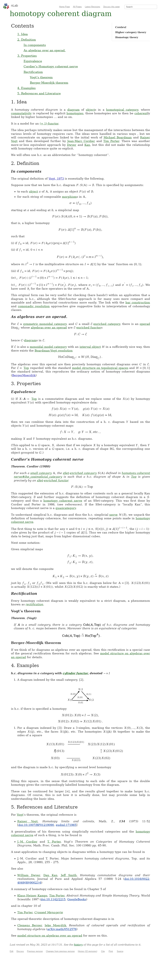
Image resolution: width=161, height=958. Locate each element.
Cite (103, 951)
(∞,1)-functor (49, 123)
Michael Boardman (118, 137)
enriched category (106, 324)
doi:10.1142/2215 (53, 899)
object (90, 109)
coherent (140, 113)
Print (111, 951)
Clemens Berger (29, 925)
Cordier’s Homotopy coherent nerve (51, 66)
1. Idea (22, 34)
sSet (66, 473)
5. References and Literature (39, 93)
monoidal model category (48, 346)
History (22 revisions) (87, 951)
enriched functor (88, 327)
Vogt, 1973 (56, 178)
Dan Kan (50, 875)
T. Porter (54, 841)
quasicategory (66, 508)
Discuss (20, 951)
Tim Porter (111, 141)
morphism (69, 196)
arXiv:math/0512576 (61, 929)
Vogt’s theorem (41, 77)
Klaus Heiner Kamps (32, 895)
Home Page (64, 7)
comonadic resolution (34, 306)
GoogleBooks (76, 899)
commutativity (21, 113)
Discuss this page (111, 7)
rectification (34, 604)
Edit (11, 951)
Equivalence (33, 61)
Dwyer (71, 144)
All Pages (77, 7)
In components (35, 45)
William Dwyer (28, 875)
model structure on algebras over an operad (49, 935)
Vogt (20, 814)
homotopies (75, 113)
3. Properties (27, 55)
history (78, 944)
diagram (73, 109)
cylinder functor (75, 673)
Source (120, 951)
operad (145, 324)
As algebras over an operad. (45, 50)
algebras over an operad (49, 327)
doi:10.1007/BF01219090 (36, 825)
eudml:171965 (66, 825)
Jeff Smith (69, 875)
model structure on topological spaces (100, 368)
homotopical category (122, 109)
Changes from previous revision (60, 951)
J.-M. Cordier (27, 841)
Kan (87, 144)
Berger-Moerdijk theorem (49, 82)
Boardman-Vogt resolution (54, 350)
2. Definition (26, 39)
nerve (113, 514)
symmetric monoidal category (45, 324)
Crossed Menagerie (48, 912)
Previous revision (35, 951)
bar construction (137, 302)
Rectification (33, 72)
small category (41, 473)
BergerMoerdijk (24, 375)
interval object (90, 346)
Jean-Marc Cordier (81, 141)
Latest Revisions (92, 7)
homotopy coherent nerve (62, 500)
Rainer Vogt (27, 821)
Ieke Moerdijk (55, 925)
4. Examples (26, 88)
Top (26, 368)
